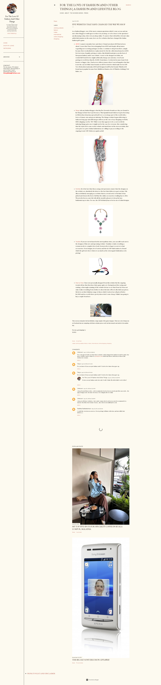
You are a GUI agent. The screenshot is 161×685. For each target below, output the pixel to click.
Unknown (80, 352)
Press (86, 13)
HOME (5, 43)
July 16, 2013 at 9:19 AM (86, 372)
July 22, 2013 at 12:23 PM (114, 377)
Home (62, 13)
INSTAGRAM (7, 48)
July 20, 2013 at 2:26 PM (89, 398)
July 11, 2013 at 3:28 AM (89, 352)
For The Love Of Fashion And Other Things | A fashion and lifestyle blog (90, 7)
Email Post (79, 341)
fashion (56, 30)
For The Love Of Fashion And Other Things (94, 377)
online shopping (58, 36)
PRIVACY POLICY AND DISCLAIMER (41, 673)
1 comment (79, 532)
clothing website (58, 28)
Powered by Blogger (94, 679)
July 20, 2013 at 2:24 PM (89, 388)
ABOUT (67, 13)
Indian (55, 32)
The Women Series (76, 13)
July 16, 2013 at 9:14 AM (86, 363)
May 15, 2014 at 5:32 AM (97, 408)
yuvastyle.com (98, 356)
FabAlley (78, 189)
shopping (56, 39)
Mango (77, 110)
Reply (78, 360)
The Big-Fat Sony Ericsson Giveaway (90, 659)
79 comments (79, 663)
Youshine (78, 241)
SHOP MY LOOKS (8, 45)
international (57, 34)
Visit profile (11, 33)
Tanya (79, 364)
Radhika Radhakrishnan (84, 408)
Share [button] (55, 21)
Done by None (79, 283)
